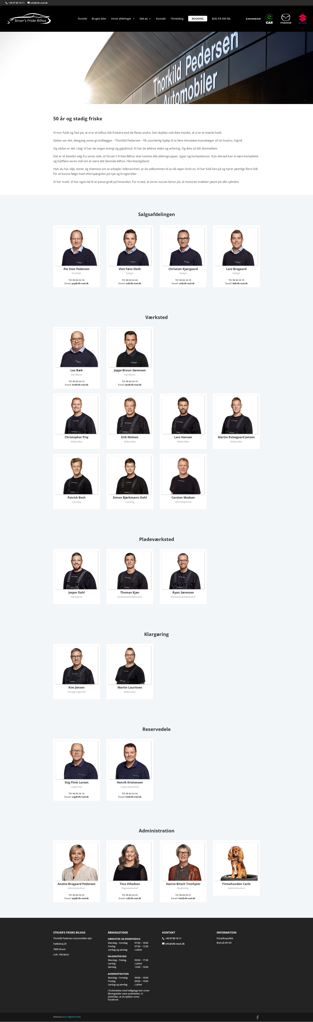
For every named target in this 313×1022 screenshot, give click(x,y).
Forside (82, 18)
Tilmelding (177, 18)
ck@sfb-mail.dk (187, 283)
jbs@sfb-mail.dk (133, 384)
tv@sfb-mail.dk (133, 898)
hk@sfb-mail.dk (133, 796)
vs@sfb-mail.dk (133, 283)
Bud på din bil (224, 942)
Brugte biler (99, 18)
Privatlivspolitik (225, 938)
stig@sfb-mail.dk (80, 796)
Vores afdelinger (121, 18)
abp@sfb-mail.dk (80, 898)
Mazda (287, 19)
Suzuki (306, 19)
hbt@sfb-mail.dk (186, 898)
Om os (144, 18)
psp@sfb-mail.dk (80, 283)
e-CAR (273, 19)
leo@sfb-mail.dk (80, 384)
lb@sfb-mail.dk (240, 283)
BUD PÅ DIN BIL (221, 18)
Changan (253, 19)
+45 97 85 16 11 (17, 2)
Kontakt (161, 18)
